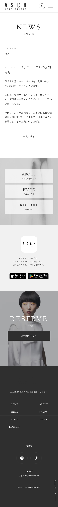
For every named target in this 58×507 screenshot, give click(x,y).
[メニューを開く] (50, 6)
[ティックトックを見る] (36, 458)
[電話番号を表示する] (42, 6)
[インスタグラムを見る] (22, 458)
